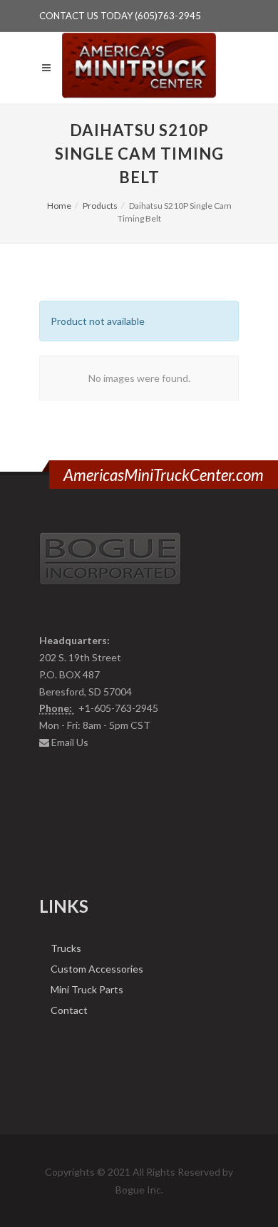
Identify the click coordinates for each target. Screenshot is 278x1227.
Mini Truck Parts (87, 989)
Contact (69, 1010)
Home (59, 205)
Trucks (66, 948)
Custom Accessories (97, 969)
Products (100, 205)
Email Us (69, 742)
